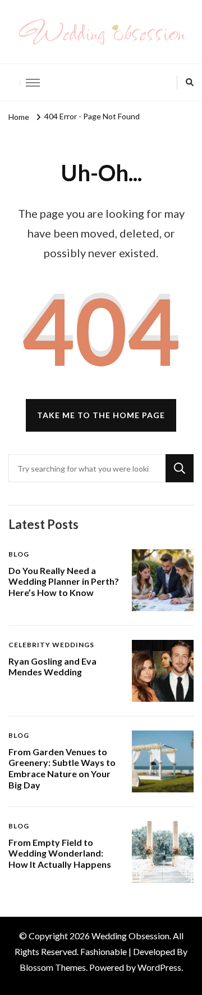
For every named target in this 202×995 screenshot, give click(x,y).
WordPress (159, 967)
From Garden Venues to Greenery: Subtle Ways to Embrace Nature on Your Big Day (62, 768)
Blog (18, 554)
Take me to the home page (101, 415)
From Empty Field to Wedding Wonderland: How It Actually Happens (59, 853)
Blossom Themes (53, 967)
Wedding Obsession (130, 935)
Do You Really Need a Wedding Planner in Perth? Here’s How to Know (63, 581)
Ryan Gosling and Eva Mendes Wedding (52, 667)
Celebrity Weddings (51, 644)
